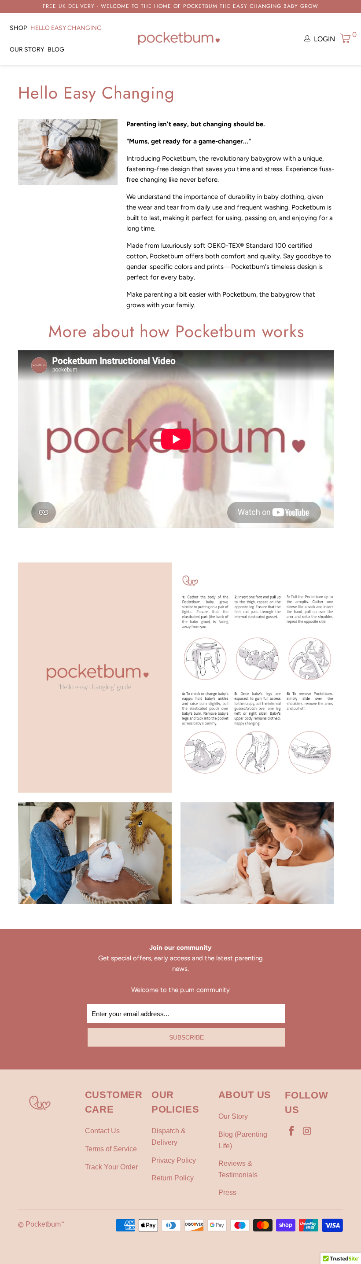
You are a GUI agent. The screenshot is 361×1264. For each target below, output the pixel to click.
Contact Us (102, 1131)
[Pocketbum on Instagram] (307, 1131)
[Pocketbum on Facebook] (291, 1131)
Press (227, 1192)
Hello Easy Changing (66, 28)
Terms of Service (111, 1149)
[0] (345, 38)
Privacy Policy (173, 1160)
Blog (56, 49)
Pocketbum (43, 1224)
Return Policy (172, 1178)
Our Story (27, 49)
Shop (18, 28)
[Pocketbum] (179, 39)
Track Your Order (111, 1167)
